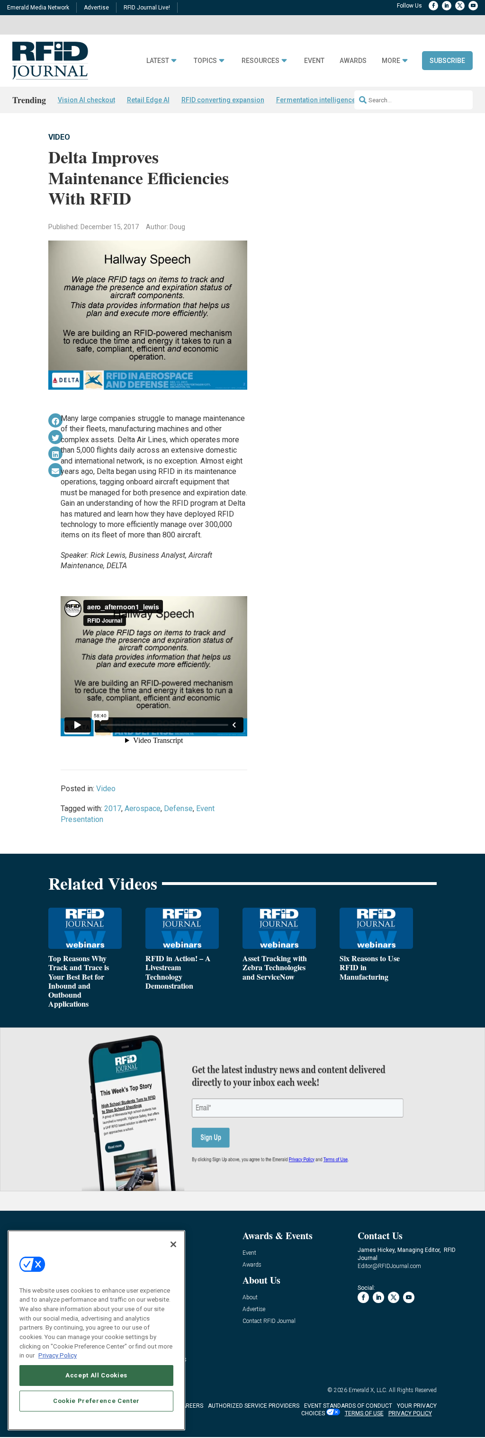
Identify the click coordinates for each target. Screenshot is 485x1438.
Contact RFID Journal (269, 1321)
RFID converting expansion (222, 100)
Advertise (96, 7)
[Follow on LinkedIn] (446, 5)
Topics (205, 60)
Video (59, 137)
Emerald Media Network (38, 7)
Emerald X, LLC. (368, 1390)
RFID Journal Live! (147, 7)
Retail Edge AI (148, 100)
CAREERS (190, 1405)
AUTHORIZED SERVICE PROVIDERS (253, 1405)
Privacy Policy (57, 1355)
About (250, 1298)
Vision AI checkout (86, 100)
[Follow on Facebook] (433, 5)
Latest (157, 60)
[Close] (173, 1244)
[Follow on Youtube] (473, 5)
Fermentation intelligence (316, 100)
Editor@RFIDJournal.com (389, 1266)
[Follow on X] (460, 5)
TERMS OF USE (364, 1413)
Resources (260, 60)
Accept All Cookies (96, 1375)
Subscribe (447, 60)
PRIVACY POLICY (410, 1413)
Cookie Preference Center (96, 1400)
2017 (112, 808)
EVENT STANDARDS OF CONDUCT (348, 1405)
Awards (353, 60)
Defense (178, 808)
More (391, 60)
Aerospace (143, 808)
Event (314, 60)
